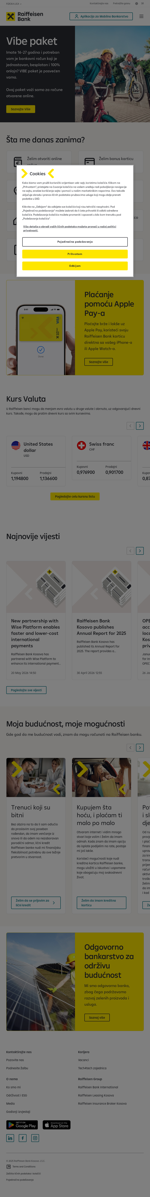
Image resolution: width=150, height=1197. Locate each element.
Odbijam (75, 266)
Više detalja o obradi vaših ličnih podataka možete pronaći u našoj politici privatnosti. (69, 228)
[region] (75, 221)
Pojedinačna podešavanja (75, 242)
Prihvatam (75, 254)
